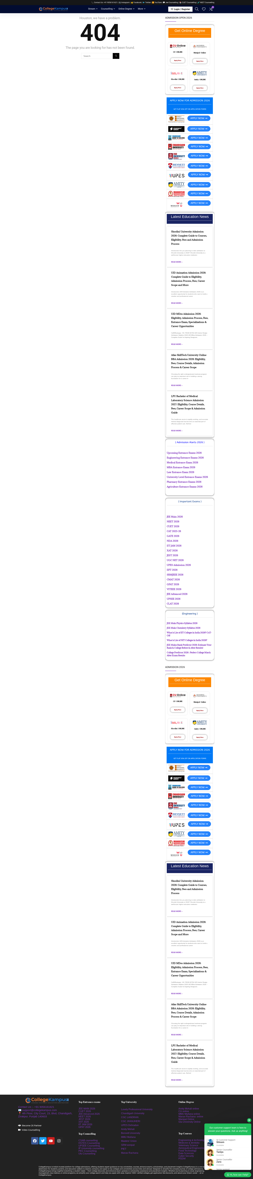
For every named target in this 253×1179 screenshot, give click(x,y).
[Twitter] (43, 1140)
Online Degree (125, 8)
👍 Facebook (136, 2)
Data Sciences (186, 1153)
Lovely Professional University (137, 1109)
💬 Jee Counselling (170, 2)
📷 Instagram (124, 2)
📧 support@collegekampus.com (37, 1110)
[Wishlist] (204, 9)
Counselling (107, 8)
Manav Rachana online (191, 1116)
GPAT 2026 (84, 1127)
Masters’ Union (129, 1141)
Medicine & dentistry (189, 1143)
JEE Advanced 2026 (89, 1114)
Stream (91, 8)
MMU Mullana (128, 1137)
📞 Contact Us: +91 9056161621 (104, 2)
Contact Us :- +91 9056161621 (36, 1106)
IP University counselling (91, 1148)
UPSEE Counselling (89, 1145)
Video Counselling (31, 1129)
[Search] (116, 56)
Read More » (176, 262)
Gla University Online (189, 1122)
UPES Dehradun (130, 1125)
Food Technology (187, 1150)
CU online (183, 1111)
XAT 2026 (83, 1122)
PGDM (182, 1158)
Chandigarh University (132, 1113)
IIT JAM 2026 (85, 1124)
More (140, 8)
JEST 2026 (84, 1119)
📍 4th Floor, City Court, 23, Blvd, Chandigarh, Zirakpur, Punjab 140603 (45, 1115)
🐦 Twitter (147, 2)
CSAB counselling (88, 1140)
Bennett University (130, 1133)
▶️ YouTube (156, 2)
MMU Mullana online (189, 1114)
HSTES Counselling (89, 1143)
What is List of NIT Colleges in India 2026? (187, 640)
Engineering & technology (191, 1140)
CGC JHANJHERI (130, 1121)
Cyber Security (186, 1156)
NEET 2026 (84, 1116)
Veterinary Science (188, 1145)
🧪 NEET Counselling (206, 2)
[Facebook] (35, 1140)
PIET (124, 1149)
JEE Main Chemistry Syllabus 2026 (183, 627)
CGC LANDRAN (130, 1117)
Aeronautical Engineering (191, 1148)
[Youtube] (51, 1140)
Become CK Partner (32, 1125)
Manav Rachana (130, 1153)
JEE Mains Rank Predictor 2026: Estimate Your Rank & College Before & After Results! (189, 646)
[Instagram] (59, 1140)
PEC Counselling (87, 1151)
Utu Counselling (86, 1153)
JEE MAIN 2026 (86, 1108)
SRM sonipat (128, 1145)
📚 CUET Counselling (187, 2)
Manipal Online (186, 1119)
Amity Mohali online (189, 1108)
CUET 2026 (84, 1111)
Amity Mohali (128, 1129)
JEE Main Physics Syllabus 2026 (182, 623)
